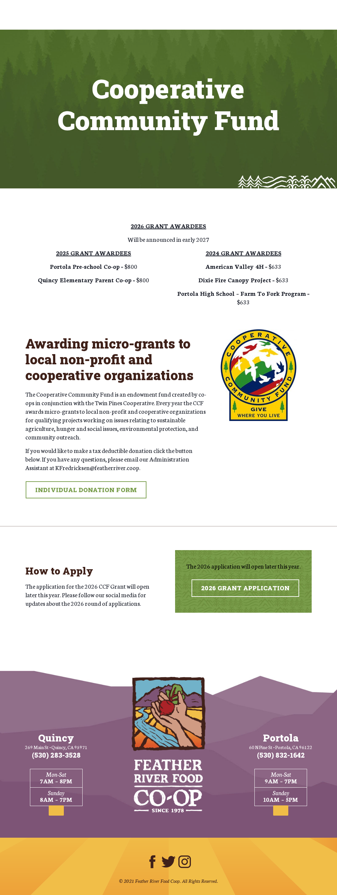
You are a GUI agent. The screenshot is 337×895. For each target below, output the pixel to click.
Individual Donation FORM (86, 490)
